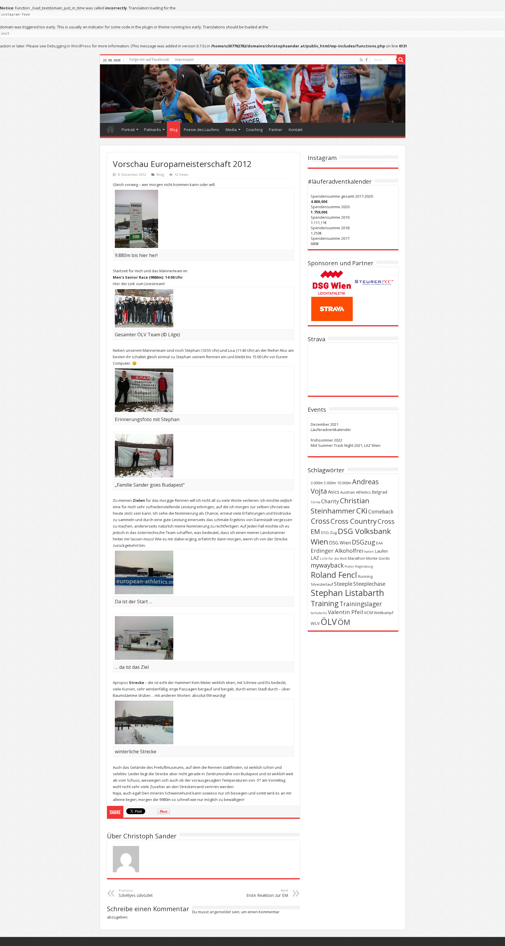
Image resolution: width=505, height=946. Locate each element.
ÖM (344, 622)
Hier (116, 283)
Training (325, 603)
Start (110, 129)
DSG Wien (340, 542)
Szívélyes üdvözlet (136, 893)
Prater (349, 566)
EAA (379, 543)
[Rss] (361, 59)
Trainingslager (361, 604)
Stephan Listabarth (347, 592)
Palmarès (152, 129)
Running (365, 576)
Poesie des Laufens (201, 129)
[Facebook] (366, 59)
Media (231, 129)
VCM (368, 612)
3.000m (317, 482)
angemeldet (220, 911)
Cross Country (354, 521)
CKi (361, 510)
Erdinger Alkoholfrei (337, 550)
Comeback (381, 511)
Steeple (343, 583)
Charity (330, 501)
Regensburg (364, 566)
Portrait (128, 129)
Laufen (381, 551)
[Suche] (401, 59)
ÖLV (329, 622)
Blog (173, 129)
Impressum (184, 59)
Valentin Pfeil (345, 612)
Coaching (254, 129)
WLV (315, 623)
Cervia (315, 502)
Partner (275, 129)
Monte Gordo (378, 558)
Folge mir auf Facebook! (149, 59)
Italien (369, 551)
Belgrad (379, 492)
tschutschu (319, 613)
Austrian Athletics (355, 492)
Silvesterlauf (322, 584)
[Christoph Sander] (252, 93)
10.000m (344, 482)
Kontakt (295, 129)
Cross (320, 521)
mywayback (327, 565)
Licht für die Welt (333, 558)
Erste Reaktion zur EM (267, 893)
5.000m (330, 482)
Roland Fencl (334, 574)
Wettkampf (383, 612)
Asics (333, 491)
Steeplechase (369, 583)
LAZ (315, 557)
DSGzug (363, 542)
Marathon (356, 558)
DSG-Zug (329, 532)
